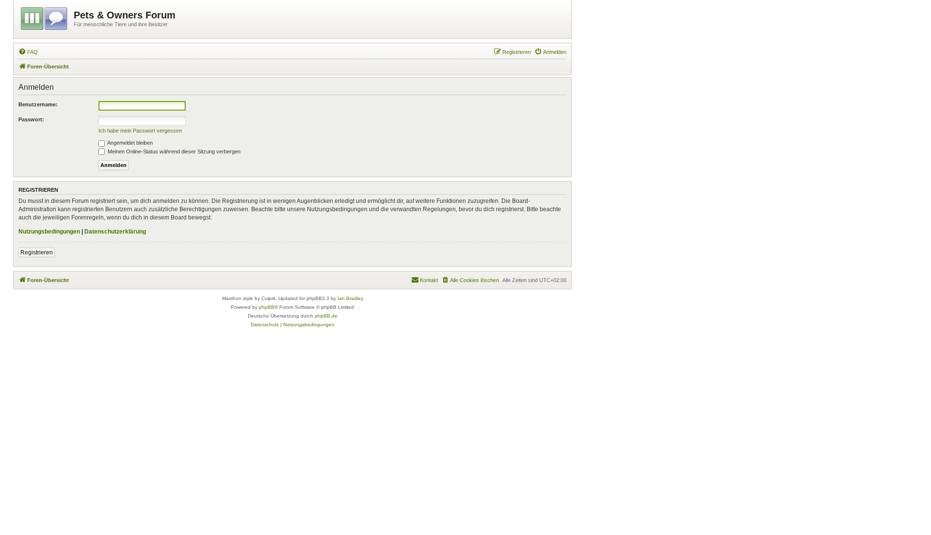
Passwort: (31, 119)
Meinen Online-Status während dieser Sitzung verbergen (173, 151)
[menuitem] (28, 52)
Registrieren (36, 252)
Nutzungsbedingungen (49, 231)
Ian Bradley (350, 298)
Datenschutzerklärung (115, 231)
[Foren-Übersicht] (45, 17)
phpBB (266, 307)
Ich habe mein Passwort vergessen (140, 131)
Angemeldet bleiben (129, 143)
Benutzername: (38, 104)
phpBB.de (326, 315)
